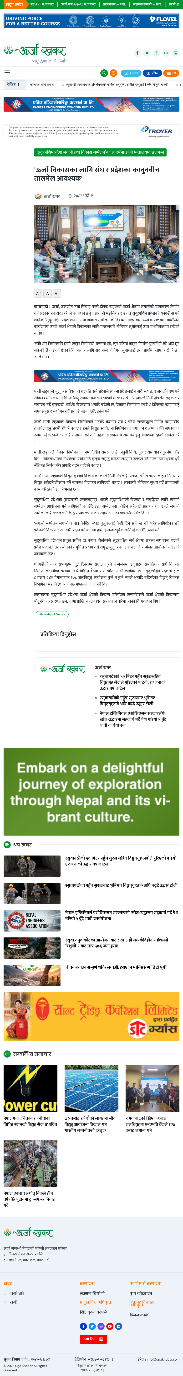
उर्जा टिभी (90, 1339)
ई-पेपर (154, 73)
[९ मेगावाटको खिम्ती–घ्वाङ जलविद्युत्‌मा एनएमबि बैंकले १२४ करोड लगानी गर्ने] (152, 1088)
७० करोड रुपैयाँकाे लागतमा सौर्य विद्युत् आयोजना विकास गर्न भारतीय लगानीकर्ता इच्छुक (90, 1125)
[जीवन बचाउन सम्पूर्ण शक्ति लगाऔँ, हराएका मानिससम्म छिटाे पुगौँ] (32, 975)
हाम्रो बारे (17, 1293)
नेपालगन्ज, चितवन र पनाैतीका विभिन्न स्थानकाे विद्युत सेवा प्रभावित (30, 1122)
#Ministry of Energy (52, 614)
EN (174, 73)
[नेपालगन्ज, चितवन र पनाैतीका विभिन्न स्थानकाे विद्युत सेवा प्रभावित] (30, 1088)
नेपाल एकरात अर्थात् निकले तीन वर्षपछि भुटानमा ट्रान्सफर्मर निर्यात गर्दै (29, 1200)
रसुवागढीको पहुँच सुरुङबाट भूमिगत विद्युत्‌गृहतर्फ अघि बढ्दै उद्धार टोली (127, 701)
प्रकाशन (133, 73)
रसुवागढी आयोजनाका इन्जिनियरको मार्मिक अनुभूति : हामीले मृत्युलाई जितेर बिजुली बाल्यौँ (86, 84)
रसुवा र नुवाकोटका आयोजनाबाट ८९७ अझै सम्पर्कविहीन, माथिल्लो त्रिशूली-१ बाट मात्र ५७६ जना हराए (116, 943)
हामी (13, 1302)
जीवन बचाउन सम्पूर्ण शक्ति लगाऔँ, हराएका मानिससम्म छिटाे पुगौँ (115, 968)
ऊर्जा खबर (52, 196)
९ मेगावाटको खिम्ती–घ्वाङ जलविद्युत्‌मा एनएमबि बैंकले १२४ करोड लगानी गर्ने (150, 1125)
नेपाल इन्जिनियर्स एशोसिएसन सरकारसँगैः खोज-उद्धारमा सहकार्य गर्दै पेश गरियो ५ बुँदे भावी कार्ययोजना (133, 720)
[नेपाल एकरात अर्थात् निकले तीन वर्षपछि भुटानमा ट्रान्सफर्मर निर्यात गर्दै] (30, 1163)
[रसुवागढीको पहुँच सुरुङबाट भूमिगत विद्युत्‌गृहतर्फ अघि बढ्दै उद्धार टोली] (32, 893)
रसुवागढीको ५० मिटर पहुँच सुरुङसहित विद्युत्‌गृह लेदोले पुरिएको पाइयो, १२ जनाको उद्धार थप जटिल (133, 683)
